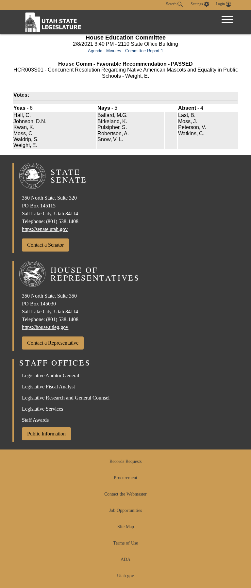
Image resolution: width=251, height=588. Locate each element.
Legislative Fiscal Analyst (48, 386)
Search (171, 4)
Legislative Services (42, 409)
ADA (125, 559)
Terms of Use (125, 543)
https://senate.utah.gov (45, 229)
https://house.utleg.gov (45, 327)
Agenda (95, 50)
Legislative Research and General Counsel (65, 397)
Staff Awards (35, 420)
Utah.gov (125, 575)
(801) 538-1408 (62, 221)
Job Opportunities (125, 510)
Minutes (113, 50)
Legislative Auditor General (50, 375)
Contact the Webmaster (125, 494)
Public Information (46, 433)
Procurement (125, 477)
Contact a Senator (45, 245)
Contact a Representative (52, 343)
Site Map (125, 526)
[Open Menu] (227, 20)
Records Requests (125, 461)
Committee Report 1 (144, 50)
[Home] (53, 22)
